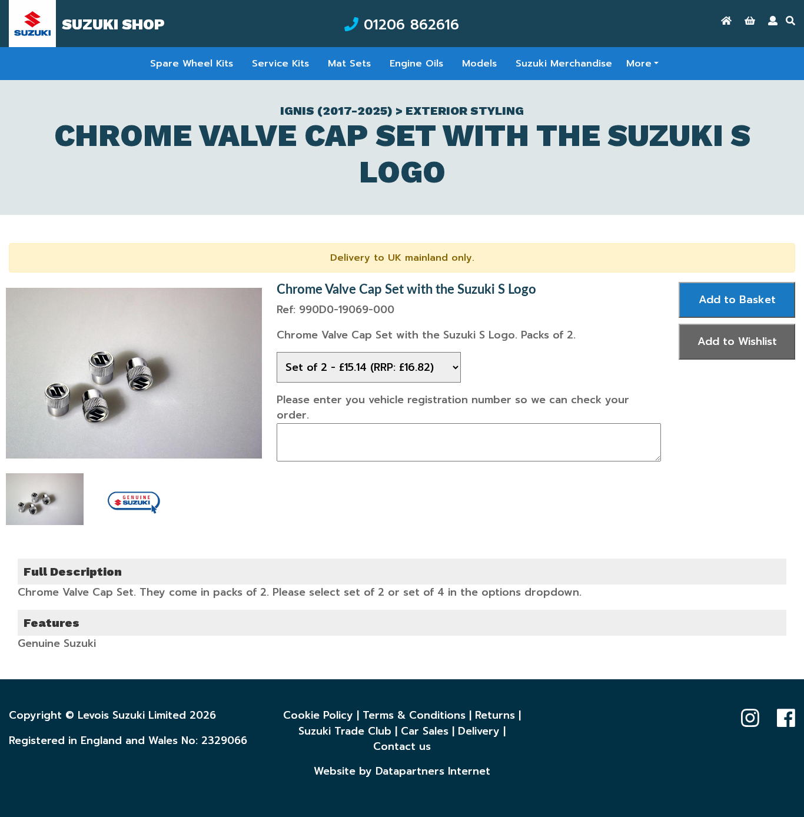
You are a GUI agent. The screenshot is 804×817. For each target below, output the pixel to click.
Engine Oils (416, 64)
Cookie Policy (318, 715)
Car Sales (424, 731)
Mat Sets (349, 64)
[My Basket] (750, 21)
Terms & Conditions (414, 715)
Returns (495, 715)
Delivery (479, 731)
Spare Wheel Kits (191, 64)
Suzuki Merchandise (564, 64)
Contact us (402, 746)
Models (479, 64)
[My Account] (772, 21)
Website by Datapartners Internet (402, 771)
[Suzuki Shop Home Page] (726, 21)
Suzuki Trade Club (344, 731)
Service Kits (280, 64)
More (639, 64)
